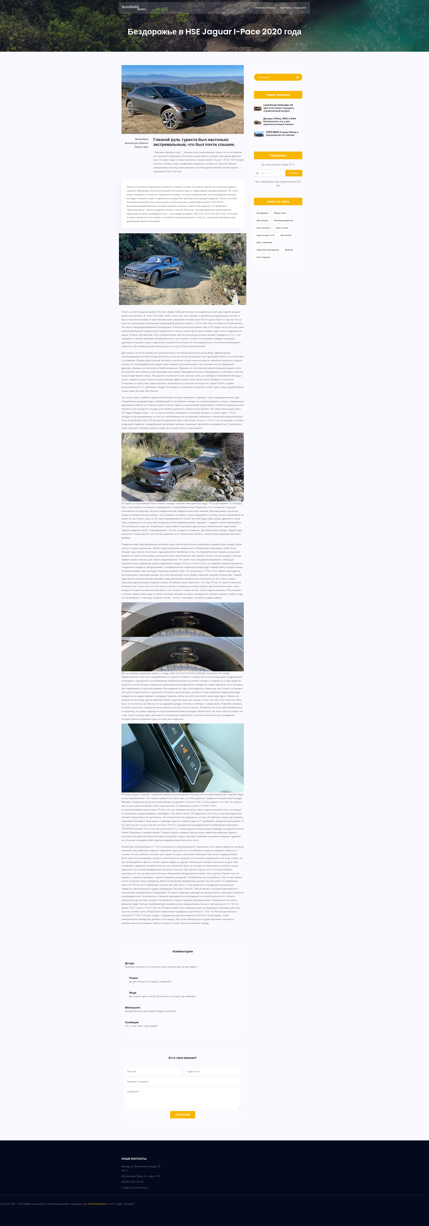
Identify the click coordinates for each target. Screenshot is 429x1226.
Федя (132, 993)
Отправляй (182, 1114)
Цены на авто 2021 (266, 235)
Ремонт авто (141, 147)
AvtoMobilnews (97, 1204)
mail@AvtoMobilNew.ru (134, 1187)
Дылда (129, 963)
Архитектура (131, 143)
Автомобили (141, 139)
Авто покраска (263, 257)
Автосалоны (262, 220)
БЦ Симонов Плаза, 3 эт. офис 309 (140, 1176)
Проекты (143, 143)
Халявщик (132, 1022)
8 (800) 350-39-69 (132, 1182)
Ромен (133, 978)
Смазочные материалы (268, 249)
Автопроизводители (283, 220)
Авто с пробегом (264, 242)
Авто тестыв (282, 227)
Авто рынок (285, 235)
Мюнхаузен (132, 1007)
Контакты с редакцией (293, 7)
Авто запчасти (263, 227)
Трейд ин (289, 249)
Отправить (294, 173)
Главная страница (265, 7)
